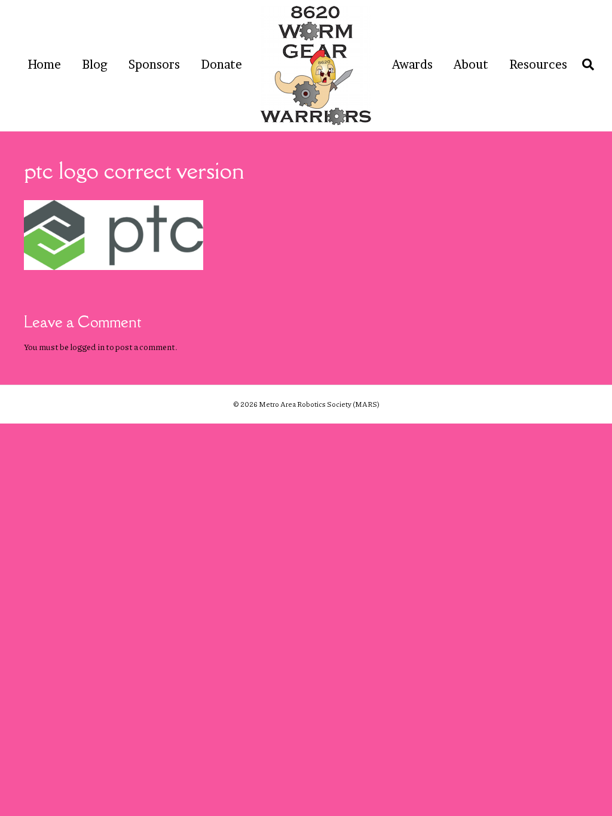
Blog (95, 64)
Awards (412, 64)
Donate (221, 64)
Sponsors (154, 64)
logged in (87, 346)
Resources (538, 64)
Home (44, 64)
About (471, 64)
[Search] (585, 64)
